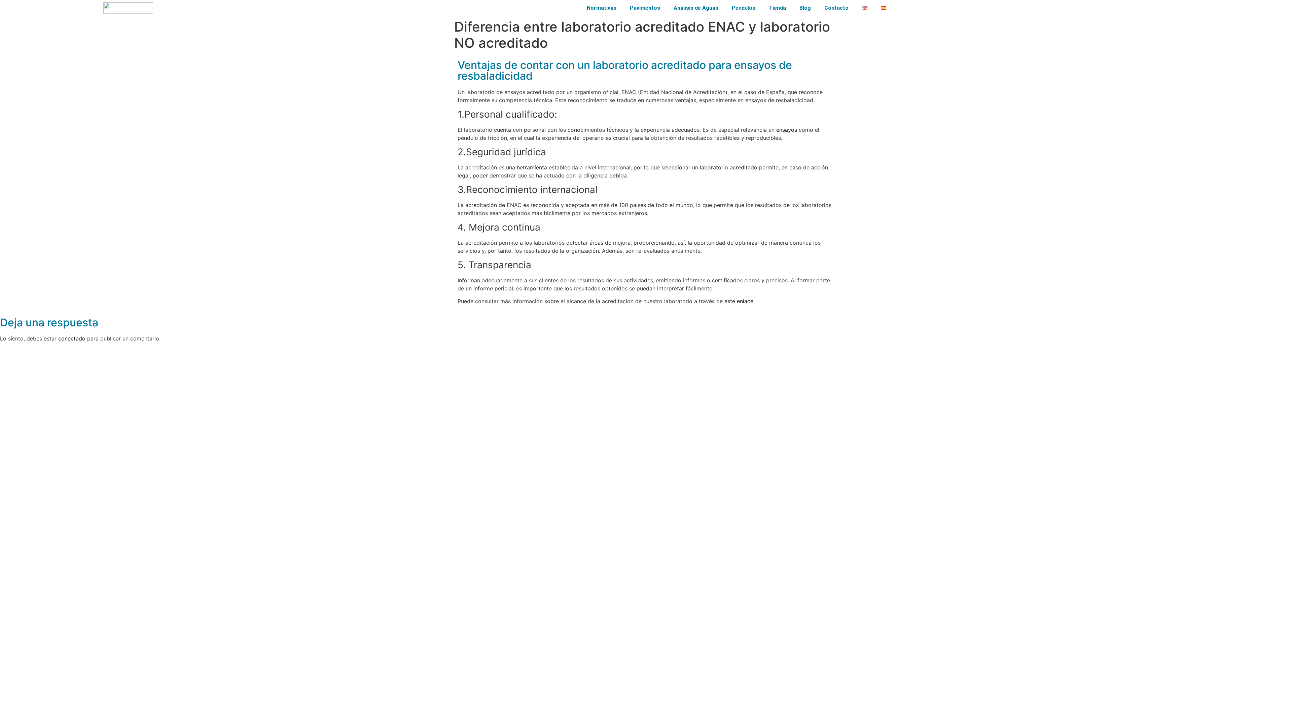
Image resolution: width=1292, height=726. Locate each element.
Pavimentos (645, 8)
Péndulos (743, 8)
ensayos (786, 129)
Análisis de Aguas (696, 8)
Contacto (836, 8)
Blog (805, 8)
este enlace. (739, 301)
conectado (71, 338)
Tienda (777, 8)
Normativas (601, 8)
